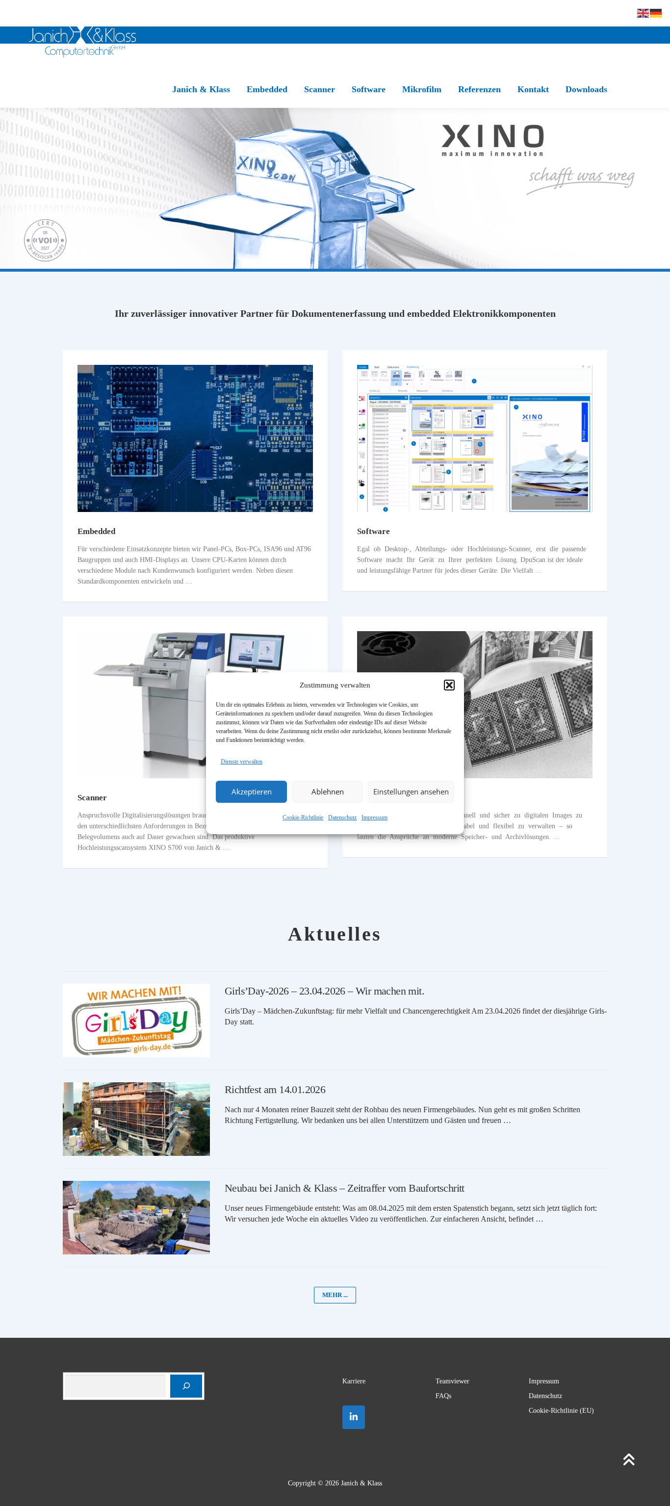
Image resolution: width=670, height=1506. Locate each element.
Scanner (319, 89)
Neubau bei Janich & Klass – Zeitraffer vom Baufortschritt (344, 1188)
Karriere (353, 1381)
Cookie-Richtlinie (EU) (561, 1410)
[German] (656, 12)
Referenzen (479, 89)
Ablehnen (327, 791)
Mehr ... (335, 1295)
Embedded (267, 89)
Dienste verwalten (241, 761)
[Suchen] (186, 1386)
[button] (449, 685)
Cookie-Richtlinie (303, 817)
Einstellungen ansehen (411, 791)
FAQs (443, 1396)
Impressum (374, 817)
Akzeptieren (252, 791)
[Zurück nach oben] (628, 1461)
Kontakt (533, 89)
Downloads (586, 89)
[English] (643, 12)
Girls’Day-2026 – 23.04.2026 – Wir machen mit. (324, 991)
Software (369, 89)
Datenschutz (342, 817)
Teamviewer (452, 1381)
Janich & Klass (201, 89)
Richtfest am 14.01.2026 (275, 1089)
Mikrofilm (421, 89)
